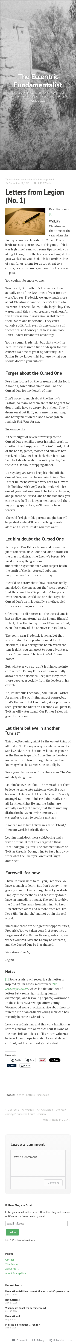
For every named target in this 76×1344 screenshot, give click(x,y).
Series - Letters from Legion (33, 1095)
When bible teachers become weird (25, 1308)
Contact (9, 1259)
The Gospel (12, 1264)
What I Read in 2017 (55, 1119)
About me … (12, 1268)
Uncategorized (46, 179)
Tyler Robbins (12, 179)
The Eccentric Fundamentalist (38, 80)
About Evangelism (15, 1273)
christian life (30, 179)
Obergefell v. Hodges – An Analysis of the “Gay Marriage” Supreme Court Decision (35, 1112)
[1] (50, 214)
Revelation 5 (12, 1299)
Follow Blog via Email (19, 1205)
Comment (53, 1182)
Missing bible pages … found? (22, 1324)
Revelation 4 (12, 1316)
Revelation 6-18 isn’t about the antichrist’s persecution (37, 1291)
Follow (12, 1232)
